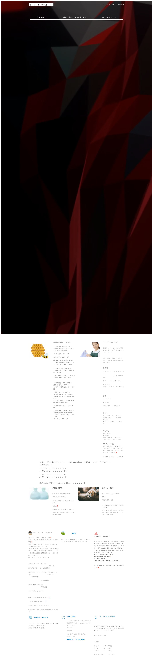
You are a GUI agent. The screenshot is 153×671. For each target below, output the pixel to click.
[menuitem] (102, 5)
